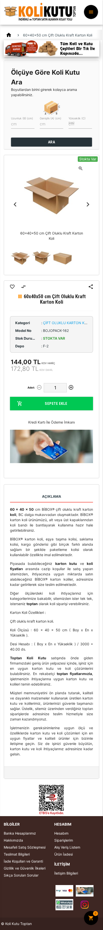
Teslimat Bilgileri (17, 854)
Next (87, 204)
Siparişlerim (63, 840)
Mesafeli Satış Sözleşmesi (25, 847)
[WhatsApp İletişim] (64, 904)
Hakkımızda (13, 840)
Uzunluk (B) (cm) (22, 118)
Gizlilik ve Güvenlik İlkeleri (25, 868)
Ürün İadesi (63, 854)
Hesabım (61, 833)
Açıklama (51, 496)
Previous (15, 204)
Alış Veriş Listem (67, 847)
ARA (51, 142)
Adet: (31, 387)
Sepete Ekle (56, 403)
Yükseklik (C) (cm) (77, 120)
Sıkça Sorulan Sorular (21, 875)
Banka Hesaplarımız (20, 833)
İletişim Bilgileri (66, 873)
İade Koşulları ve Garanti (23, 861)
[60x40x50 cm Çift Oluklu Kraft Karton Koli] (20, 258)
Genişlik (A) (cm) (50, 118)
